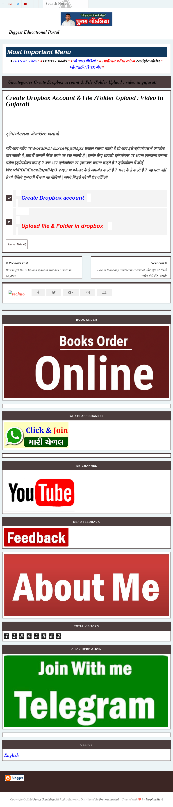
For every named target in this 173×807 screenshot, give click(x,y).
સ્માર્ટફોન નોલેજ (148, 60)
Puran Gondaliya (44, 799)
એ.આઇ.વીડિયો (84, 60)
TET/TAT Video (25, 60)
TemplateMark (154, 799)
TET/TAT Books (55, 60)
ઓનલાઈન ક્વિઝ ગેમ (85, 67)
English (11, 755)
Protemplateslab (109, 799)
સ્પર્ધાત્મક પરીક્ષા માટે (116, 60)
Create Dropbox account (52, 198)
